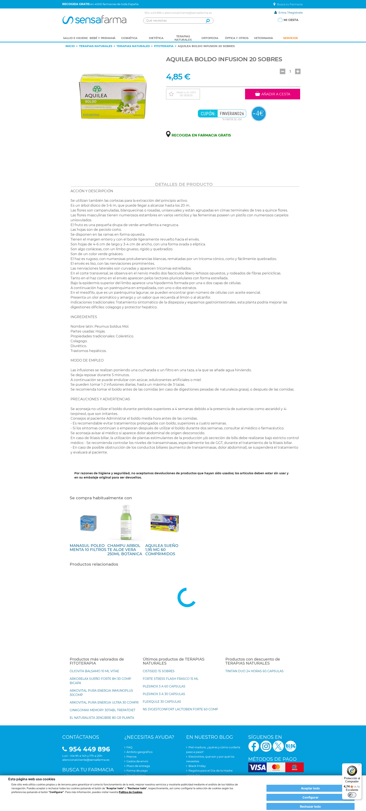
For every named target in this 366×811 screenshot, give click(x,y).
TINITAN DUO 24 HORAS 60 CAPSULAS (254, 671)
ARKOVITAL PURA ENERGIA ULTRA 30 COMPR (104, 702)
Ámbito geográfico (139, 752)
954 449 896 (153, 12)
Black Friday (197, 766)
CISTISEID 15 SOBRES (159, 671)
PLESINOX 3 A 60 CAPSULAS (164, 686)
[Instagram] (266, 745)
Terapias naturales (95, 46)
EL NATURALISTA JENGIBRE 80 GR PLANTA (102, 718)
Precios (131, 756)
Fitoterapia (163, 46)
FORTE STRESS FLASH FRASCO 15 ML (170, 679)
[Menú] (359, 765)
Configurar (310, 797)
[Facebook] (253, 745)
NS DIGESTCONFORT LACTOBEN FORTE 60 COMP (180, 709)
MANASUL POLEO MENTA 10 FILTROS (88, 547)
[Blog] (290, 745)
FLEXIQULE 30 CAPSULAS (162, 702)
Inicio (70, 46)
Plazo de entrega (138, 766)
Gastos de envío (137, 761)
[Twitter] (278, 745)
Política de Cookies (130, 792)
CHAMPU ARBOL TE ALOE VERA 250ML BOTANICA (124, 549)
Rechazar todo (310, 806)
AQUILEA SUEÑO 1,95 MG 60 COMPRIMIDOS (161, 549)
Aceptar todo (310, 788)
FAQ (129, 747)
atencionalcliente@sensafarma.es (188, 12)
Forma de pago (137, 770)
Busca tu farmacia (88, 770)
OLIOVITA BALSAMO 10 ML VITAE (94, 671)
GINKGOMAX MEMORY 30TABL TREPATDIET (102, 710)
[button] (282, 71)
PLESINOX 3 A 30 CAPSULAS (164, 694)
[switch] (352, 794)
